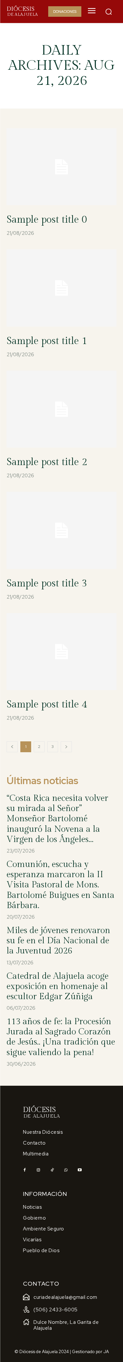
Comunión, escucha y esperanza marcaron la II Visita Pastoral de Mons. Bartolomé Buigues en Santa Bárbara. (60, 884)
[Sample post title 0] (61, 167)
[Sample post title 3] (61, 530)
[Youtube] (80, 1170)
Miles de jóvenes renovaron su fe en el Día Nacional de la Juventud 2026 (58, 941)
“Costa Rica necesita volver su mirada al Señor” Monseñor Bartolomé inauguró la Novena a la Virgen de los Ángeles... (57, 818)
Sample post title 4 (47, 704)
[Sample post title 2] (61, 409)
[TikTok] (52, 1170)
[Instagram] (38, 1170)
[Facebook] (25, 1170)
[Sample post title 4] (61, 651)
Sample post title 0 (47, 220)
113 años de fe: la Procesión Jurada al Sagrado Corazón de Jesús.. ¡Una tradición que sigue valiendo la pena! (61, 1037)
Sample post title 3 (47, 583)
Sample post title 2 (47, 462)
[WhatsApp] (66, 1170)
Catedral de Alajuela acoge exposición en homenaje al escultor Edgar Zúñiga (58, 986)
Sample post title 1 (47, 341)
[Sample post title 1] (61, 288)
